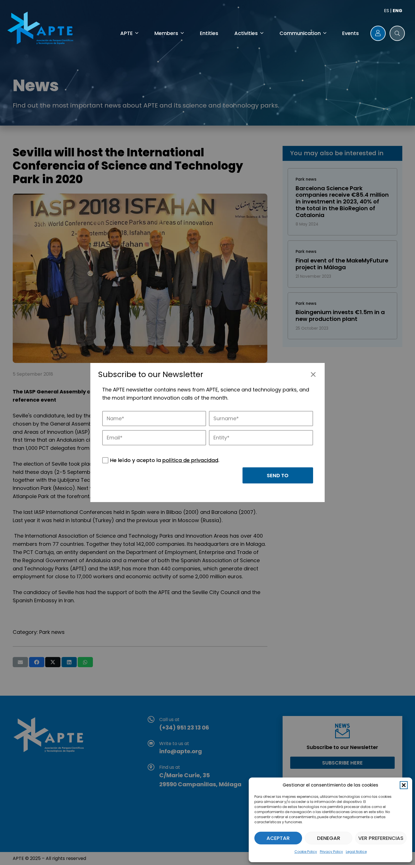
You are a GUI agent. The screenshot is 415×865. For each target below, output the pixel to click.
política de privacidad (190, 460)
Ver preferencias (380, 838)
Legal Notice (356, 851)
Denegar (328, 838)
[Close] (313, 374)
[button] (404, 785)
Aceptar (278, 838)
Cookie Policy (305, 851)
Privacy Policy (331, 851)
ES (386, 10)
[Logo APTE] (41, 29)
